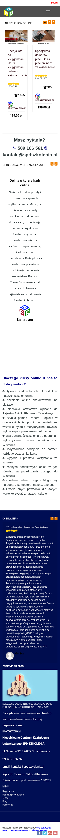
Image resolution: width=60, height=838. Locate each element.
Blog (4, 801)
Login (54, 3)
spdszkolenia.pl (17, 108)
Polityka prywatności (13, 794)
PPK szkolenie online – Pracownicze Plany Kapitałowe (27, 527)
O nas (5, 798)
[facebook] (39, 833)
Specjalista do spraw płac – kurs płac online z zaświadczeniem (46, 59)
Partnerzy (7, 804)
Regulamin (8, 791)
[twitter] (44, 833)
